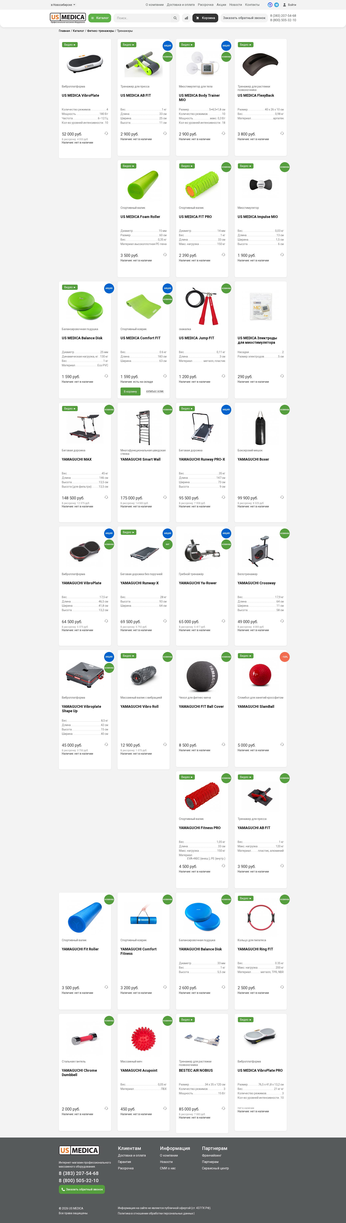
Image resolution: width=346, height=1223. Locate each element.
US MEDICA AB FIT (136, 95)
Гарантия (124, 1162)
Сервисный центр (215, 1168)
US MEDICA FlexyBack (256, 95)
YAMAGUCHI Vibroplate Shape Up (81, 708)
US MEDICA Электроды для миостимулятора (257, 340)
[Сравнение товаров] (186, 18)
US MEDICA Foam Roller (140, 217)
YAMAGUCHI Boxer (253, 459)
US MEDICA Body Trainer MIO (199, 97)
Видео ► (70, 44)
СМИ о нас (168, 1168)
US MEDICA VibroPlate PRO (260, 1070)
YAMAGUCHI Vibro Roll (140, 706)
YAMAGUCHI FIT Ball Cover (201, 706)
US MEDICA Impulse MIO (258, 217)
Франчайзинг (211, 1155)
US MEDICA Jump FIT (196, 338)
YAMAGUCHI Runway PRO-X (202, 459)
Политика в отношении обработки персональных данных (155, 1213)
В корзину (130, 391)
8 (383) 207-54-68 (283, 16)
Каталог (102, 18)
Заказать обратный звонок (244, 18)
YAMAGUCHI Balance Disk (200, 949)
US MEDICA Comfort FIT (141, 338)
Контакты (252, 5)
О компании (155, 5)
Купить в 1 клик (155, 391)
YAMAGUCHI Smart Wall (141, 459)
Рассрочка (205, 5)
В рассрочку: (75, 139)
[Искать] (175, 18)
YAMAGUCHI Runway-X (140, 583)
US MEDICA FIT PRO (195, 217)
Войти (292, 4)
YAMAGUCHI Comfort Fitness (139, 951)
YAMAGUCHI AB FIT (254, 828)
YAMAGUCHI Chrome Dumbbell (79, 1072)
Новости (235, 5)
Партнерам (210, 1162)
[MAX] (270, 4)
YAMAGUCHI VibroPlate (81, 583)
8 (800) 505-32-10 (283, 20)
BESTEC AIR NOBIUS (196, 1070)
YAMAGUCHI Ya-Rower (198, 583)
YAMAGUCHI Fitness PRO (200, 828)
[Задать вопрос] (106, 133)
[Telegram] (276, 4)
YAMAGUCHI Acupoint (139, 1070)
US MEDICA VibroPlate (80, 95)
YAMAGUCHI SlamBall (256, 706)
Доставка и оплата (181, 5)
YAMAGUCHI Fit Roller (80, 949)
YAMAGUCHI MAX (77, 459)
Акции (221, 5)
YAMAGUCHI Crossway (257, 583)
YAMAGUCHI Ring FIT (255, 949)
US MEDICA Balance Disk (82, 338)
